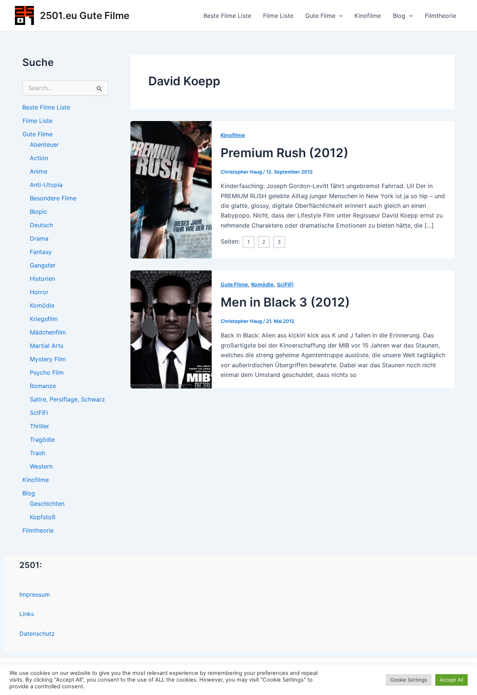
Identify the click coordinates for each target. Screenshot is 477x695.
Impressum (34, 594)
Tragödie (42, 439)
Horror (39, 292)
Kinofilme (367, 15)
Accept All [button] (451, 680)
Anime (38, 171)
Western (41, 466)
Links (26, 614)
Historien (42, 278)
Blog (399, 15)
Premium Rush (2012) (284, 152)
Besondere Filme (53, 198)
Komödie (42, 305)
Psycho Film (47, 372)
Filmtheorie (440, 15)
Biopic (38, 211)
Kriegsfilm (44, 319)
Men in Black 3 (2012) (285, 302)
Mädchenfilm (48, 332)
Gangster (43, 265)
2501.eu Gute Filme (84, 15)
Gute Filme (320, 15)
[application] (339, 16)
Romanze (43, 386)
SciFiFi (39, 412)
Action (39, 158)
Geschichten (47, 503)
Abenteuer (44, 144)
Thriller (39, 426)
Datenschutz (37, 633)
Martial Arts (46, 345)
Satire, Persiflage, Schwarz (67, 399)
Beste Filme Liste (227, 15)
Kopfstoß (43, 517)
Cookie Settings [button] (408, 680)
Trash (37, 453)
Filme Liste (278, 15)
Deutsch (41, 225)
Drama (39, 238)
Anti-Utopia (46, 184)
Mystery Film (48, 359)
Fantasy (41, 252)
